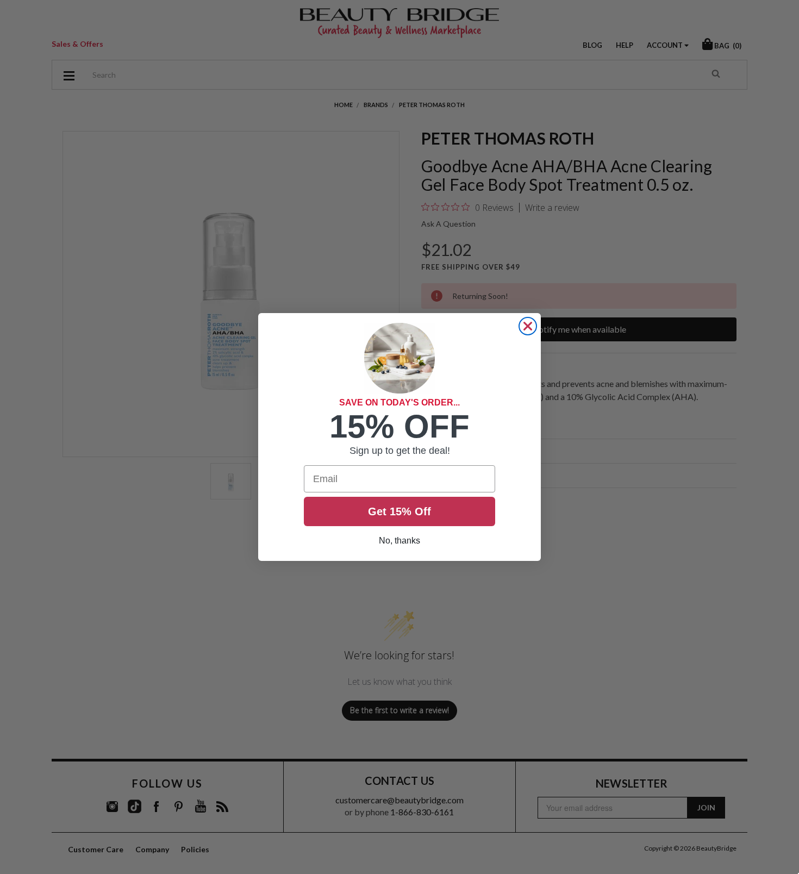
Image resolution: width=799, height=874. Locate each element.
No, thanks (399, 540)
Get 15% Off (399, 511)
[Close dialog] (527, 326)
